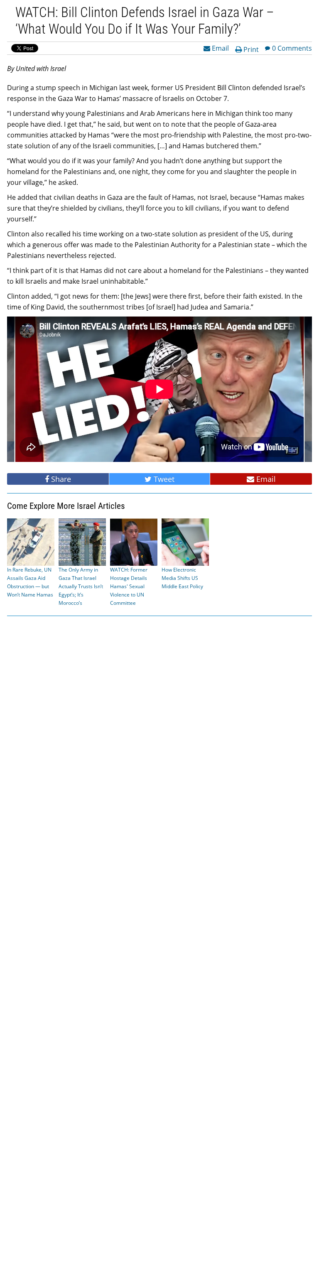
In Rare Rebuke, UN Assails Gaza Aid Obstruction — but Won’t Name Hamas (30, 582)
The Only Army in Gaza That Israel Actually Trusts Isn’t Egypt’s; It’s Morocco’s (81, 586)
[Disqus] (159, 944)
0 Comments (292, 48)
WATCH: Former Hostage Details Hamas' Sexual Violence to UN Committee (128, 586)
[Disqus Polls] (159, 728)
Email (219, 48)
